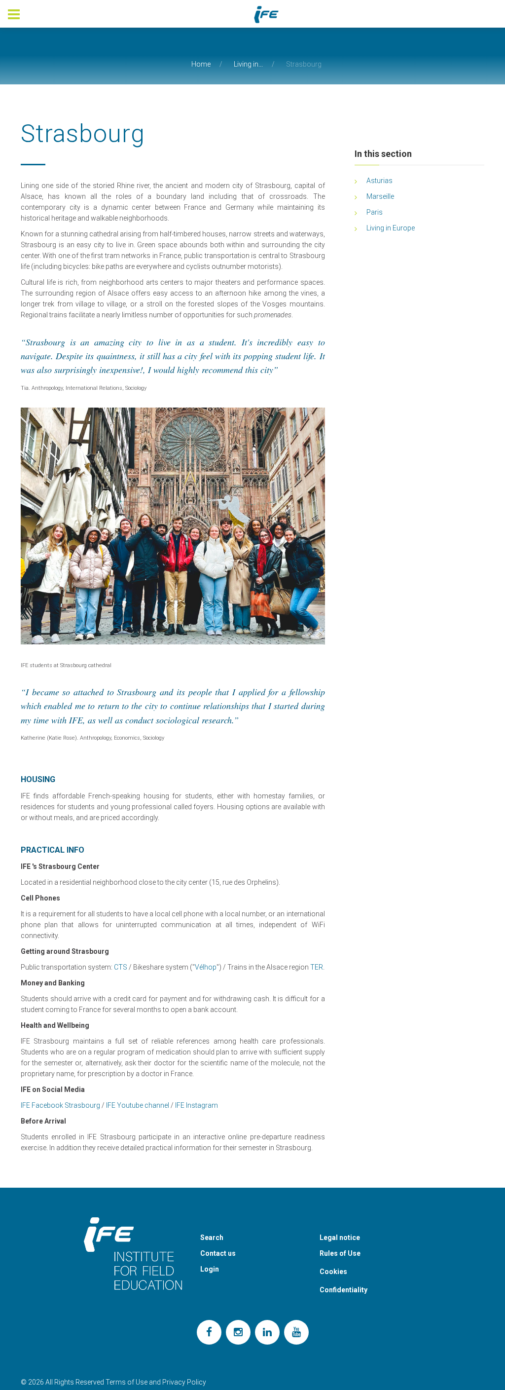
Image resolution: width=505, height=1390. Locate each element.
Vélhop (205, 967)
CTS (120, 967)
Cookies (333, 1272)
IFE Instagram (196, 1105)
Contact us (218, 1253)
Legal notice (340, 1237)
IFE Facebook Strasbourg (60, 1105)
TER (316, 967)
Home (201, 64)
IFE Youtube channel (137, 1105)
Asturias (379, 181)
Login (209, 1269)
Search (211, 1237)
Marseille (380, 196)
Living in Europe (390, 228)
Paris (374, 212)
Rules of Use (340, 1253)
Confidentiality (343, 1290)
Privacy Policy (184, 1382)
